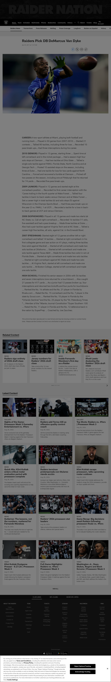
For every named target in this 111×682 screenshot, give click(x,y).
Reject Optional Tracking (82, 666)
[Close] (107, 668)
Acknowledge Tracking (82, 672)
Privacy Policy (28, 663)
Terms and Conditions (23, 661)
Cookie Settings (12, 680)
